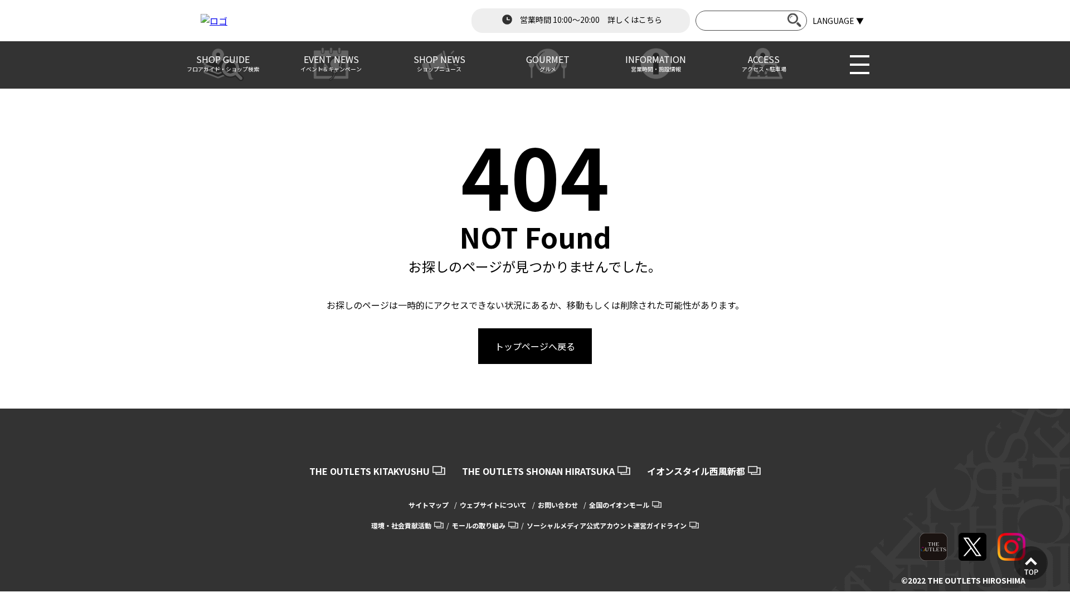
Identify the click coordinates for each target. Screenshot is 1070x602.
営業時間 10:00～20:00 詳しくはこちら (590, 19)
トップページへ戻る (535, 346)
